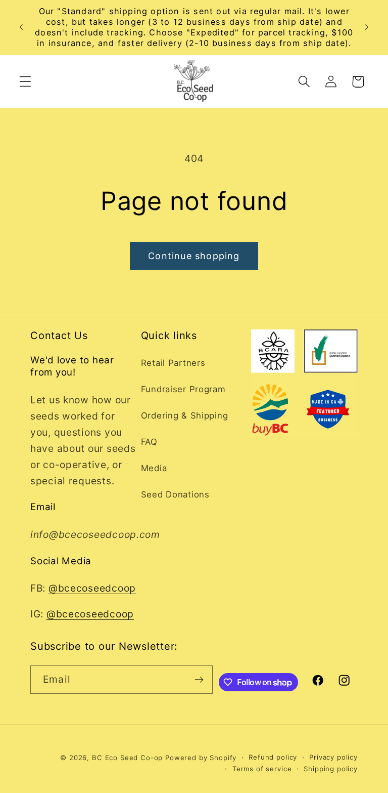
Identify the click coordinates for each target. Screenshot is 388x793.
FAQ (149, 442)
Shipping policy (331, 769)
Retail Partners (173, 363)
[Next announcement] (367, 27)
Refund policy (273, 757)
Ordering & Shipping (184, 415)
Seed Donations (175, 494)
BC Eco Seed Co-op (127, 758)
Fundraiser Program (183, 389)
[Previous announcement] (21, 27)
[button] (25, 81)
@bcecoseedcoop (92, 588)
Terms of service (262, 769)
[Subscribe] (198, 679)
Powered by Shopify (200, 758)
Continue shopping (193, 256)
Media (154, 468)
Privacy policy (333, 757)
